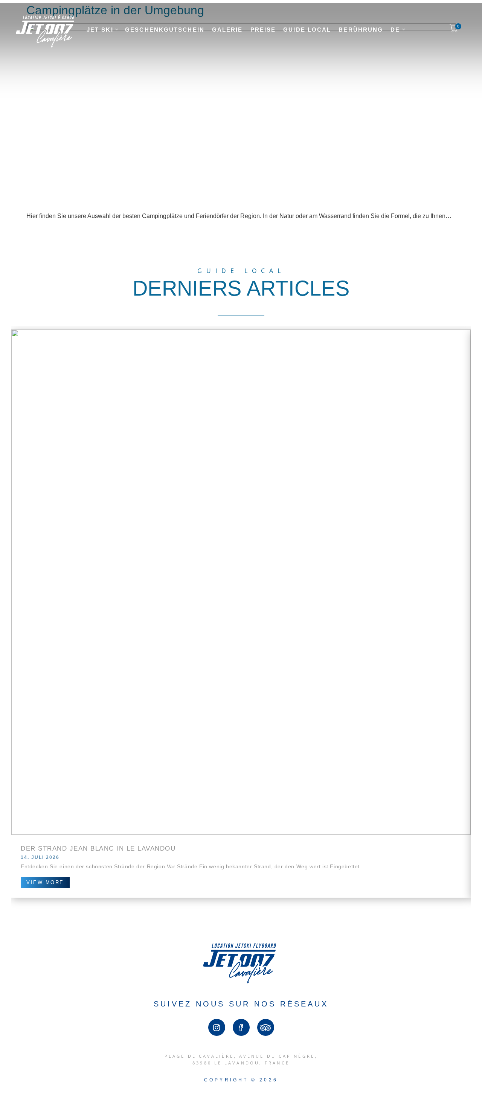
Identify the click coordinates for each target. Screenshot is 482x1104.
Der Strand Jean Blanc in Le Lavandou (98, 848)
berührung (361, 29)
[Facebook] (241, 1027)
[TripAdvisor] (265, 1027)
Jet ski (101, 29)
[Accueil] (45, 46)
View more (45, 882)
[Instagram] (216, 1027)
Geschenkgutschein (164, 29)
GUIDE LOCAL (307, 29)
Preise (263, 29)
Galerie (227, 29)
